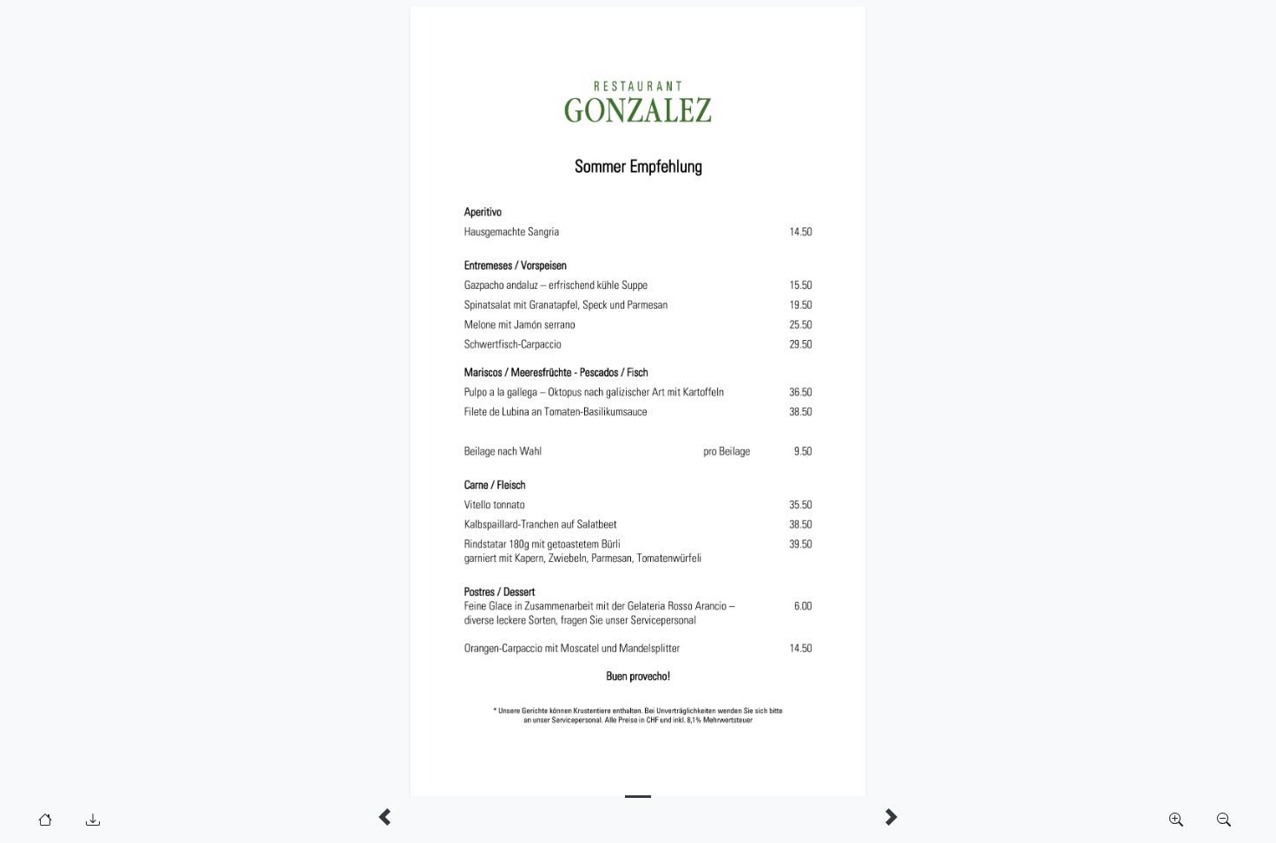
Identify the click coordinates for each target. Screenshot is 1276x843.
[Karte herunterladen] (93, 819)
